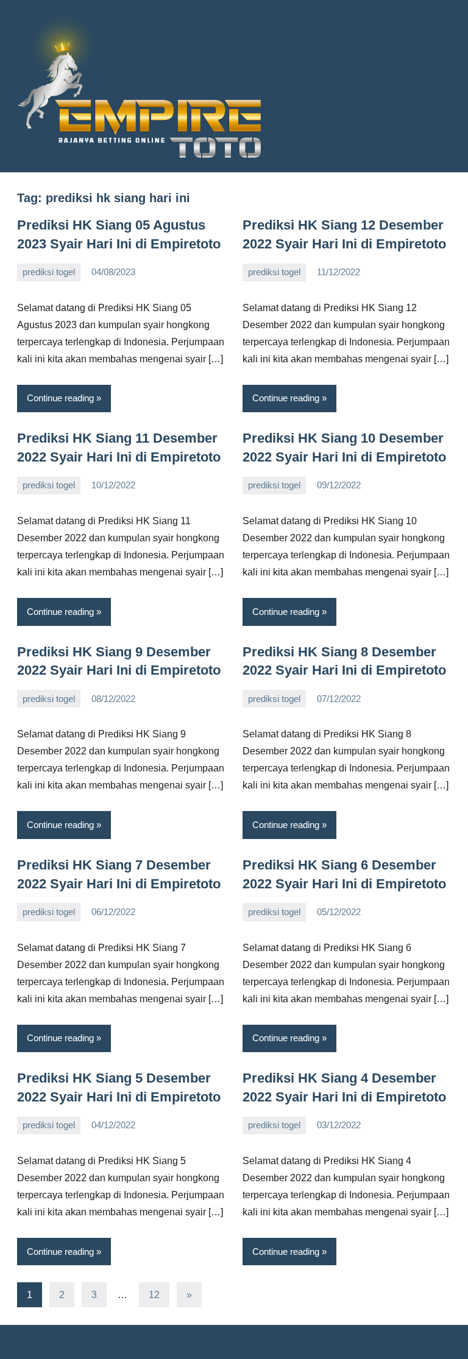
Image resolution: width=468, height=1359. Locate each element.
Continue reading (60, 398)
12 (154, 1295)
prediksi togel (49, 272)
